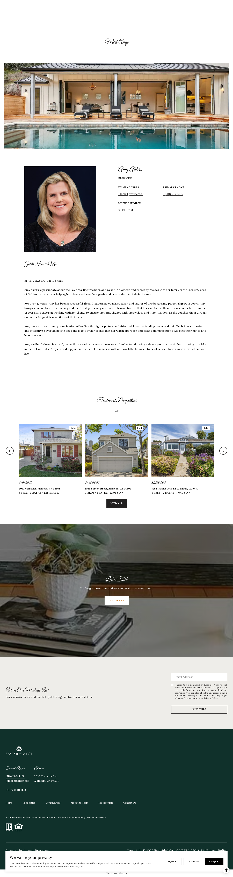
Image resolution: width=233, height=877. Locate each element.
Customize (193, 861)
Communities (53, 802)
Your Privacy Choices (116, 873)
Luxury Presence (36, 850)
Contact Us (129, 802)
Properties (29, 802)
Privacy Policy (211, 698)
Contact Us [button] (117, 600)
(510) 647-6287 (174, 194)
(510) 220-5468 (15, 776)
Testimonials (105, 802)
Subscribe (199, 709)
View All (117, 503)
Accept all (214, 861)
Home (9, 802)
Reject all (172, 861)
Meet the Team (79, 802)
